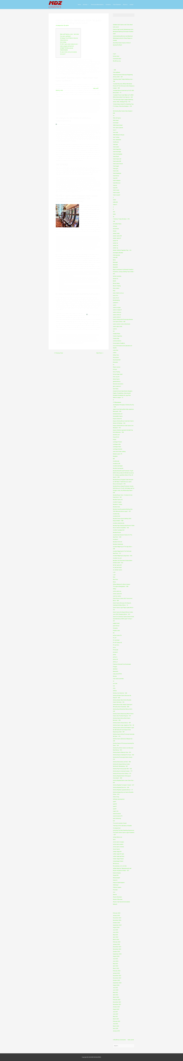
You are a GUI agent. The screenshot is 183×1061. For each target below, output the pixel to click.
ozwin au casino (117, 596)
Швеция (115, 904)
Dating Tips (116, 355)
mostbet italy (116, 513)
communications (117, 340)
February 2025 (116, 913)
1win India (115, 132)
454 (114, 211)
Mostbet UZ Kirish (117, 541)
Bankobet (115, 264)
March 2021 (116, 1019)
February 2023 (116, 970)
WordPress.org (117, 61)
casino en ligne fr (117, 309)
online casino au (117, 591)
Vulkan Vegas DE (117, 851)
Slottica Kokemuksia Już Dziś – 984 (122, 761)
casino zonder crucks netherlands (121, 324)
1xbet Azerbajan (117, 151)
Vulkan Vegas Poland (118, 858)
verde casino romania (118, 846)
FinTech (115, 369)
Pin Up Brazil (116, 640)
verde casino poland (118, 844)
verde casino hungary (118, 842)
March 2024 (116, 939)
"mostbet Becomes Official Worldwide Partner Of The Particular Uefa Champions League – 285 (123, 86)
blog (114, 290)
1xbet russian (116, 192)
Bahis (114, 260)
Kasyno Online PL (117, 418)
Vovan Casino (116, 849)
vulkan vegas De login (118, 854)
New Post (115, 579)
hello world (116, 27)
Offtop (114, 588)
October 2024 (116, 922)
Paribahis (115, 628)
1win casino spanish (118, 127)
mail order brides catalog (119, 451)
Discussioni (116, 357)
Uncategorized (59, 25)
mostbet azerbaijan (118, 466)
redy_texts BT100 (117, 673)
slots (114, 688)
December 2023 (117, 946)
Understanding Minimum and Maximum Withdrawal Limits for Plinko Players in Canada (123, 38)
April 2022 (115, 994)
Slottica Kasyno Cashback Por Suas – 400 (123, 754)
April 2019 (115, 1028)
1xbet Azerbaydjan (117, 154)
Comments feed (117, 58)
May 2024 (115, 934)
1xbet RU (115, 187)
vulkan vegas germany (118, 856)
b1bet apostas (116, 255)
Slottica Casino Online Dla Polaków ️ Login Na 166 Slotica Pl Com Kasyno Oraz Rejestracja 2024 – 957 (123, 729)
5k (113, 216)
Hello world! (131, 1039)
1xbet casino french (118, 163)
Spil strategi (63, 42)
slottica (115, 690)
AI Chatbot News (117, 223)
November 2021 (117, 1004)
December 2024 (117, 917)
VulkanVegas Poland (118, 861)
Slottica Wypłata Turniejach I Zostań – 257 (123, 785)
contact (131, 4)
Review (115, 676)
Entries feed (116, 56)
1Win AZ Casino (117, 118)
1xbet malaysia (116, 180)
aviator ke (115, 243)
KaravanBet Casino (118, 416)
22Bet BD (115, 202)
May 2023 (115, 963)
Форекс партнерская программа (121, 901)
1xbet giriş (115, 168)
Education (115, 362)
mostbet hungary (117, 502)
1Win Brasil (116, 120)
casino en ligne (117, 307)
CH (114, 331)
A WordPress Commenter (119, 1039)
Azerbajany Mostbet (118, 252)
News (114, 582)
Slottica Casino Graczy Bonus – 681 (122, 722)
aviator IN (115, 240)
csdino (114, 352)
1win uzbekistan (117, 139)
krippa (114, 439)
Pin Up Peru (116, 645)
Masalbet (115, 456)
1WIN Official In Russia (118, 134)
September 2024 (117, 925)
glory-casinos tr (117, 386)
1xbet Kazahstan (117, 173)
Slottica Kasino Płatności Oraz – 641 (122, 752)
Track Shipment (117, 4)
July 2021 (115, 1011)
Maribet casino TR (117, 454)
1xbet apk (115, 144)
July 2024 (115, 930)
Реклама (115, 889)
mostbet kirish (116, 516)
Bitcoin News (116, 283)
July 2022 (115, 987)
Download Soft (116, 360)
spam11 (115, 806)
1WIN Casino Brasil (117, 125)
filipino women (116, 367)
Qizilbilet (115, 669)
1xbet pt (115, 185)
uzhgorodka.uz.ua (117, 837)
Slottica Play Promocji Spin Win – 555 (122, 768)
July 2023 (115, 958)
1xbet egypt (116, 166)
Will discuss (116, 863)
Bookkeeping (116, 300)
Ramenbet (115, 671)
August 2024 (116, 927)
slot (114, 686)
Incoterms (108, 4)
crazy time (115, 350)
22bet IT (115, 204)
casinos (115, 329)
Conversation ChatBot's (119, 343)
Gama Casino (116, 379)
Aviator (114, 231)
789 (114, 221)
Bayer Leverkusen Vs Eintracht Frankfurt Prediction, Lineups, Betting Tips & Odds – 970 (123, 271)
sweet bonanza (117, 813)
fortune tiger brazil (117, 374)
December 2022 (117, 975)
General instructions (118, 384)
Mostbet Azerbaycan (118, 468)
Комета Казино (117, 873)
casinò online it (117, 317)
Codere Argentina (117, 336)
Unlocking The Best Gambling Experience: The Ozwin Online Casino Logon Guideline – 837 (123, 832)
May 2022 (115, 992)
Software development (118, 799)
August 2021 (116, 1009)
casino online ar (117, 314)
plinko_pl (115, 661)
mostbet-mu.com (117, 558)
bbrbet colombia (117, 276)
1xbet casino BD (117, 161)
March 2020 (116, 1026)
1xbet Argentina (117, 149)
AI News (115, 226)
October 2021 (116, 1006)
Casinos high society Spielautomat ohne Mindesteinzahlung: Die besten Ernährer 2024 (123, 31)
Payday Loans (116, 630)
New (114, 577)
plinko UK (115, 659)
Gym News (115, 388)
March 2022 (116, 997)
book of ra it (116, 298)
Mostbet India (116, 506)
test (114, 820)
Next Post (99, 353)
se (113, 681)
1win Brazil (115, 122)
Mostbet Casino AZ (118, 499)
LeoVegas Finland (117, 442)
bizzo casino (116, 288)
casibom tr (115, 302)
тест (114, 892)
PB (113, 633)
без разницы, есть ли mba (119, 866)
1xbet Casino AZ (117, 159)
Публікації (115, 885)
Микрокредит (116, 877)
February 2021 (116, 1021)
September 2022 (117, 982)
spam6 (114, 808)
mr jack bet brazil (117, 567)
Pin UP (114, 637)
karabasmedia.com (117, 413)
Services (85, 4)
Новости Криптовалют (119, 882)
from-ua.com (116, 376)
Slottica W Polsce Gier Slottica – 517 (122, 773)
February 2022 (116, 999)
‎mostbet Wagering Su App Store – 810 (122, 555)
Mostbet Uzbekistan (118, 544)
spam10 (115, 804)
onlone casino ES (117, 593)
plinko (114, 654)
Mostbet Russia (117, 532)
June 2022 (115, 990)
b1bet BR (115, 257)
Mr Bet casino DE (117, 565)
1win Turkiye (116, 137)
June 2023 (115, 961)
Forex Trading (116, 371)
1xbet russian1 (116, 195)
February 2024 (116, 942)
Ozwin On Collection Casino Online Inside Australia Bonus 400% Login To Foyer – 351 (123, 619)
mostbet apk (116, 461)
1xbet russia (116, 190)
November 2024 (117, 920)
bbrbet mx (115, 278)
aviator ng (115, 247)
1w (113, 115)
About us (125, 4)
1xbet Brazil (116, 156)
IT (113, 400)
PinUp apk (115, 649)
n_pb (114, 574)
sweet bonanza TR (117, 816)
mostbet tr (115, 539)
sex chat (115, 683)
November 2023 (117, 949)
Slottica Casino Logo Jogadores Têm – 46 (123, 725)
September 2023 (117, 954)
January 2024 (116, 944)
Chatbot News (116, 333)
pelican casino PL (117, 635)
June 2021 (115, 1014)
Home (79, 4)
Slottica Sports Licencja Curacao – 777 (122, 771)
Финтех (115, 894)
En (113, 364)
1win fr (114, 130)
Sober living (116, 796)
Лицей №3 (116, 875)
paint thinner (116, 625)
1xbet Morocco (116, 183)
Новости (115, 880)
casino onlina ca (117, 312)
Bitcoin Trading (117, 285)
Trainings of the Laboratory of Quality (122, 825)
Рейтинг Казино (117, 887)
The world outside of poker (120, 823)
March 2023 (116, 968)
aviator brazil (116, 233)
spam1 (114, 801)
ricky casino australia (118, 678)
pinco (114, 647)
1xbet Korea (116, 175)
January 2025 (116, 915)
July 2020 (115, 1023)
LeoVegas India (117, 444)
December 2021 (117, 1002)
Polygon (115, 666)
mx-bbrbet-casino (117, 570)
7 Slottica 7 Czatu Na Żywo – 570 (121, 219)
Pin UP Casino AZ (117, 642)
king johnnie (116, 437)
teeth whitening (117, 818)
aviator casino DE (117, 236)
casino (114, 305)
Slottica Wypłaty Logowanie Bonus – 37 (123, 789)
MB (114, 458)
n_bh (114, 572)
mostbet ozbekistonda (118, 523)
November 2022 (117, 978)
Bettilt (114, 281)
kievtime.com (116, 434)
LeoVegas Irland (117, 446)
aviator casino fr (117, 238)
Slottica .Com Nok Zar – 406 (120, 693)
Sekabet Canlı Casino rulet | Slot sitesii (123, 24)
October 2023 (116, 951)
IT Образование (117, 402)
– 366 (114, 70)
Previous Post (58, 353)
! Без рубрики (116, 72)
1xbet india (115, 171)
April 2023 (115, 966)
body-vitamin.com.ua (118, 293)
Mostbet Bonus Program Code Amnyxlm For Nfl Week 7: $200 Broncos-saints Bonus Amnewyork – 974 (123, 482)
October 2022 (116, 980)
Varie (114, 839)
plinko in (115, 657)
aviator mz (115, 245)
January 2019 (116, 1031)
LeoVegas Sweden (117, 449)
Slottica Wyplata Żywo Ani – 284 (121, 787)
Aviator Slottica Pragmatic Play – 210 (122, 250)
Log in (114, 53)
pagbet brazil (116, 623)
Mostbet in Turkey (117, 504)
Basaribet (115, 267)
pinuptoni (115, 652)
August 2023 (116, 956)
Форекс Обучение (117, 899)
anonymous (116, 228)
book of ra (115, 295)
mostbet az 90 (116, 463)
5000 (114, 214)
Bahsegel (115, 262)
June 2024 (115, 932)
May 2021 (115, 1016)
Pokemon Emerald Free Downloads (122, 664)
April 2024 (115, 937)
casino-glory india (117, 326)
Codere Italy (116, 338)
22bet (114, 199)
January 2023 (116, 973)
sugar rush (115, 811)
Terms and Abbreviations (97, 4)
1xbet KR (115, 178)
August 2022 (116, 985)
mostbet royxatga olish (118, 530)
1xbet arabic (116, 147)
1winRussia (116, 142)
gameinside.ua (116, 381)
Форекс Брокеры (117, 897)
